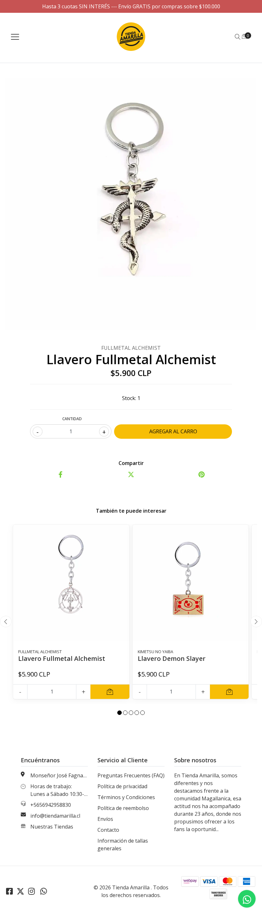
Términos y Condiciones (126, 797)
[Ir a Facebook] (9, 891)
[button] (119, 712)
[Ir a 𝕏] (20, 891)
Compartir (131, 463)
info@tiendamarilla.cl (55, 815)
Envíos (105, 818)
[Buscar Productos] (238, 36)
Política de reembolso (123, 808)
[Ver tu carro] (244, 36)
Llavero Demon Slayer (171, 658)
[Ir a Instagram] (31, 891)
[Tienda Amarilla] (131, 36)
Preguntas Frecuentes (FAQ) (131, 775)
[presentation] (6, 621)
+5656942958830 (50, 804)
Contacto (108, 829)
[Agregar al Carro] (109, 692)
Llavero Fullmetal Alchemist (61, 658)
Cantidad (72, 418)
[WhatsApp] (43, 891)
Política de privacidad (122, 786)
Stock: (129, 398)
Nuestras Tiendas (51, 826)
